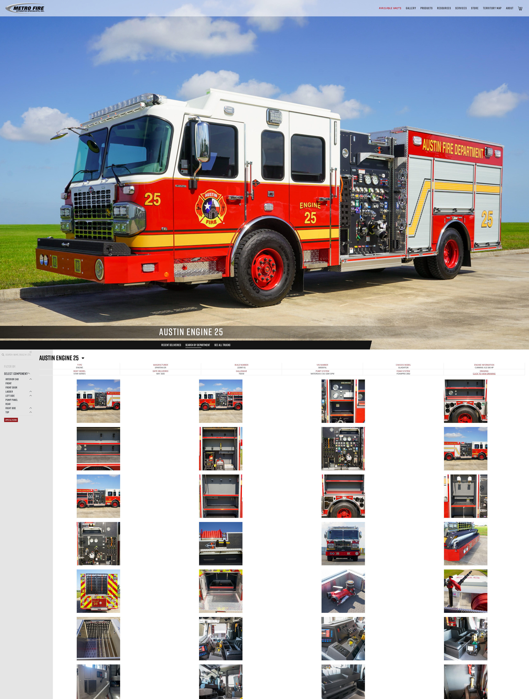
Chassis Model (403, 365)
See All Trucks (222, 345)
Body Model (80, 371)
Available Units (390, 8)
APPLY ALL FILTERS (11, 420)
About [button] (510, 8)
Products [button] (426, 8)
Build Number (241, 365)
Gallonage (241, 371)
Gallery (411, 8)
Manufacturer (160, 365)
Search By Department (197, 345)
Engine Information (484, 365)
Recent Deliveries (171, 345)
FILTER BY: (10, 366)
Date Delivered (160, 371)
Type (79, 365)
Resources (444, 8)
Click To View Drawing (484, 374)
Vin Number (322, 365)
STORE (475, 8)
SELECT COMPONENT (16, 373)
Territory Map (492, 8)
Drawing (484, 371)
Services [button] (461, 8)
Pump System (322, 371)
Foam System (403, 371)
